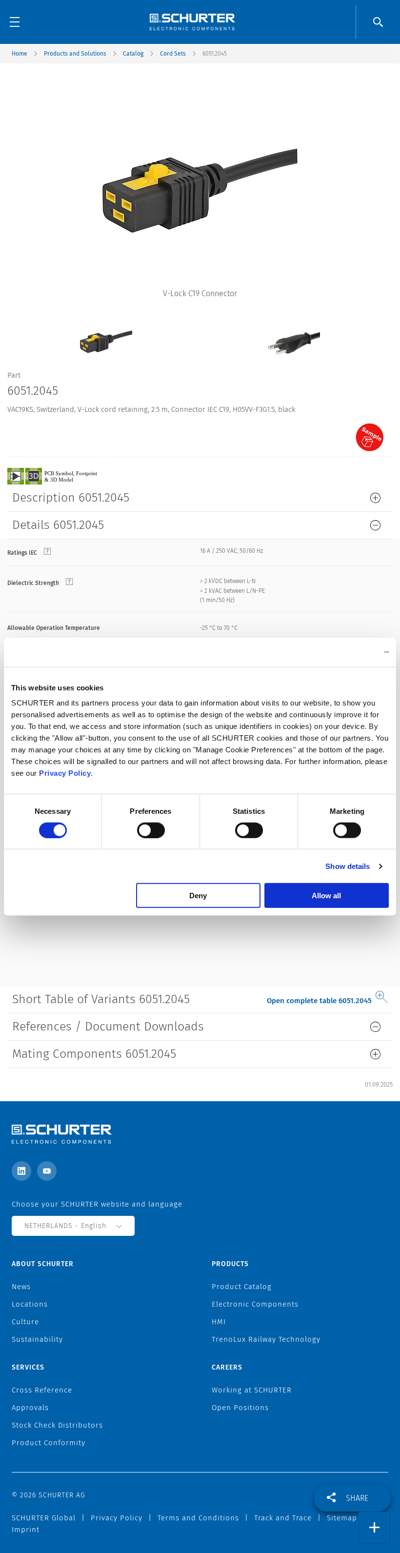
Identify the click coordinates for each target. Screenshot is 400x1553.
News (21, 1286)
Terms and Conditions (198, 1517)
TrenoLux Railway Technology (266, 1339)
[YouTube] (47, 1171)
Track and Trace (283, 1517)
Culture (25, 1321)
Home (19, 53)
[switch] (151, 830)
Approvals (30, 1407)
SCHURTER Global (44, 1517)
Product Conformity (48, 1442)
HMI (219, 1321)
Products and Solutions (75, 53)
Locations (30, 1304)
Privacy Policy (65, 773)
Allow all (326, 895)
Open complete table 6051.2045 (319, 1000)
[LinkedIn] (21, 1171)
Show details (347, 866)
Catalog (133, 53)
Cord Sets (173, 53)
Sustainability (37, 1339)
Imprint (26, 1529)
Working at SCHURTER (252, 1390)
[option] (106, 334)
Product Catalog (242, 1286)
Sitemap (342, 1517)
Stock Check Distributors (57, 1425)
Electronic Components (255, 1304)
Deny (198, 895)
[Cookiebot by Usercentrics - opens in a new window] (346, 652)
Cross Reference (42, 1390)
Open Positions (240, 1407)
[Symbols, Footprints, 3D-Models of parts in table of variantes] (63, 475)
